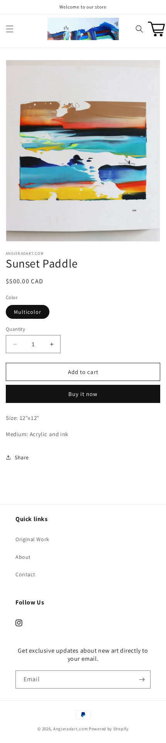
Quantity (15, 329)
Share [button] (22, 457)
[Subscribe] (141, 679)
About (23, 556)
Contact (25, 574)
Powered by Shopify (109, 728)
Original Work (32, 539)
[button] (9, 28)
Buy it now (83, 394)
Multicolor (27, 311)
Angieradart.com (70, 728)
